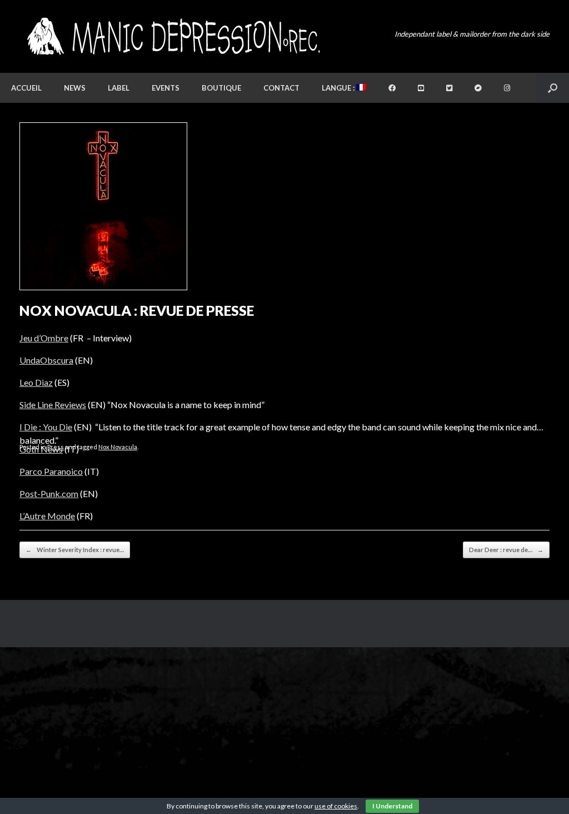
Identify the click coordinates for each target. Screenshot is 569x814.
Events (165, 87)
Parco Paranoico (51, 471)
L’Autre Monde (47, 515)
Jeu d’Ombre (43, 337)
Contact (281, 87)
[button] (552, 88)
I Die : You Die (45, 426)
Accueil (26, 87)
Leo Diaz (36, 382)
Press (55, 446)
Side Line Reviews (52, 404)
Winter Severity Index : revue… (75, 549)
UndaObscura (46, 360)
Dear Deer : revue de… (506, 549)
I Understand (392, 806)
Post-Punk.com (48, 493)
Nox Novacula (117, 446)
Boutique (221, 87)
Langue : (339, 87)
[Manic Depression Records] (172, 36)
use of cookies (336, 806)
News (75, 87)
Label (118, 87)
